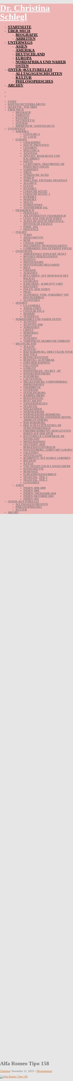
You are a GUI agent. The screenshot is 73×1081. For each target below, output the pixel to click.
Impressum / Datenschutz (35, 126)
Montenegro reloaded (41, 264)
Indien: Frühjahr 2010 (39, 493)
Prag (27, 292)
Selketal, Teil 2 (35, 479)
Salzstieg (31, 452)
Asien (21, 46)
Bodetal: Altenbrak (39, 360)
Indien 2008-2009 (34, 488)
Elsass (28, 185)
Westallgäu (32, 455)
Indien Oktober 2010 (38, 496)
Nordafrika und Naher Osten (41, 64)
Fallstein (30, 365)
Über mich (19, 31)
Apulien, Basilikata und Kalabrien (41, 157)
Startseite (19, 27)
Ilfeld (28, 463)
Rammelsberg (34, 395)
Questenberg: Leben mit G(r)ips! (48, 449)
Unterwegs (20, 42)
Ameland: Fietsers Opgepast (45, 180)
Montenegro (33, 262)
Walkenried (32, 409)
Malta (28, 202)
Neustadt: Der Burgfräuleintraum (39, 446)
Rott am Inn (32, 400)
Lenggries (31, 482)
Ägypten (30, 322)
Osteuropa (24, 251)
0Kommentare (44, 1071)
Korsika (29, 196)
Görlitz (29, 368)
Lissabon (30, 147)
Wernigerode (33, 411)
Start (12, 101)
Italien (21, 232)
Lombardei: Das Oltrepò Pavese (47, 248)
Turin (27, 234)
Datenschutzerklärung (27, 104)
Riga (26, 267)
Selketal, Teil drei (22, 107)
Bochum (29, 460)
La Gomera (31, 305)
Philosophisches (34, 81)
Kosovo (29, 259)
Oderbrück (32, 387)
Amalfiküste (33, 237)
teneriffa (31, 316)
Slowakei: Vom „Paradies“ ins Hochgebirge (46, 296)
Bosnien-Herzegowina (40, 256)
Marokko (30, 332)
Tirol (27, 172)
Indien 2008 (31, 490)
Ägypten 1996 (33, 324)
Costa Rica (31, 134)
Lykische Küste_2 (36, 194)
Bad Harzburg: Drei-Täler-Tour (48, 351)
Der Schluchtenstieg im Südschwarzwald (42, 427)
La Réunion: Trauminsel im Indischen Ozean (43, 165)
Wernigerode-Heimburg (42, 414)
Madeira (29, 199)
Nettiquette (25, 120)
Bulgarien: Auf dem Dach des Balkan (45, 277)
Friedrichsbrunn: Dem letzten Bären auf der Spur (47, 432)
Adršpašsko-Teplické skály (44, 254)
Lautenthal (32, 379)
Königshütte (33, 469)
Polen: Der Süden (36, 289)
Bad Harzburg (34, 422)
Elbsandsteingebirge (39, 474)
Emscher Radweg (36, 362)
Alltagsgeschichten (39, 73)
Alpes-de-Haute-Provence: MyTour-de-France (43, 222)
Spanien (21, 302)
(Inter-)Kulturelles (30, 69)
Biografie (27, 34)
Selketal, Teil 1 (35, 477)
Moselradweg (34, 441)
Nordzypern (32, 205)
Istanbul (30, 188)
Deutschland (30, 54)
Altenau (29, 349)
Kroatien (30, 286)
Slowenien (31, 300)
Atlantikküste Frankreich (44, 215)
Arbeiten (25, 38)
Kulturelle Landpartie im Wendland (43, 437)
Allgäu (29, 346)
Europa (24, 58)
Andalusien (32, 308)
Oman (27, 335)
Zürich (28, 177)
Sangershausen (35, 403)
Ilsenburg (31, 376)
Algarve (30, 183)
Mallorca (31, 150)
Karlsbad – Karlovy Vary (43, 283)
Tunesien (30, 338)
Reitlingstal (33, 398)
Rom (26, 240)
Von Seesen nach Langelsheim (46, 466)
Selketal (30, 406)
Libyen (28, 330)
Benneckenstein (35, 357)
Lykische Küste (35, 191)
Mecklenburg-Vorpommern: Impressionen (45, 383)
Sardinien (30, 169)
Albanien (30, 273)
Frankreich (25, 210)
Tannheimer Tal (35, 207)
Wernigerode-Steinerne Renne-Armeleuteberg (47, 418)
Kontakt (22, 117)
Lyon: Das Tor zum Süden (42, 218)
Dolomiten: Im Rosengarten (45, 245)
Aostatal (30, 153)
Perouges (30, 213)
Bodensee (30, 471)
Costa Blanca (33, 311)
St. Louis (29, 136)
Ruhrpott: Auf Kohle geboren (46, 458)
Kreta (28, 161)
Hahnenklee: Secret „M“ (42, 371)
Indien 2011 (31, 498)
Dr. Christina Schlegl (25, 12)
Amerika (25, 50)
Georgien (30, 281)
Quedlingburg (34, 392)
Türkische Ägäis (36, 175)
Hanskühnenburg (37, 373)
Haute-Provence (36, 145)
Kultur (24, 77)
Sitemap (22, 123)
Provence (31, 229)
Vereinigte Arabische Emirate (46, 341)
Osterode (30, 390)
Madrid (29, 313)
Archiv (15, 85)
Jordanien (31, 327)
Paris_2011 (30, 226)
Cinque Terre (33, 243)
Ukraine (29, 270)
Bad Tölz (30, 354)
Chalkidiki (31, 142)
